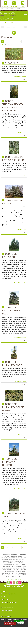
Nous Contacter (6, 616)
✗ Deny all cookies (10, 623)
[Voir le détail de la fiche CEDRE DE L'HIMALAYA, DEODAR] (14, 449)
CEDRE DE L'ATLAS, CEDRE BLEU (11, 310)
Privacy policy (14, 625)
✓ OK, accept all (19, 621)
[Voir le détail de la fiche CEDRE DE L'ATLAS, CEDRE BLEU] (14, 298)
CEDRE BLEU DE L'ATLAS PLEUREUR (13, 158)
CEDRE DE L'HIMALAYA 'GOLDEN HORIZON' (13, 407)
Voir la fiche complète (20, 76)
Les (8, 14)
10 (2, 44)
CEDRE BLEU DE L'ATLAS (12, 202)
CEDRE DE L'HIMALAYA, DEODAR (9, 461)
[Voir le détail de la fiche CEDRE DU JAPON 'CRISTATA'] (14, 504)
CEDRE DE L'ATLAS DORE (10, 255)
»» (11, 44)
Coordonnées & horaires (9, 602)
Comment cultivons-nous (9, 594)
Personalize (20, 623)
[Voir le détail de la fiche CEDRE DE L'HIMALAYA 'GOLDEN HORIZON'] (14, 395)
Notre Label (4, 599)
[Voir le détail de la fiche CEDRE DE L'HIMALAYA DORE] (14, 352)
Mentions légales (6, 611)
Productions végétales (7, 22)
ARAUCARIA (11, 63)
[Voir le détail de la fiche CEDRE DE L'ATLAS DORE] (14, 244)
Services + (4, 597)
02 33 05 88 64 (8, 19)
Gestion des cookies (7, 608)
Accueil (3, 591)
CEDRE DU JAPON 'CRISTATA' (13, 515)
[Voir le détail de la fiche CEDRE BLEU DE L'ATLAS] (14, 191)
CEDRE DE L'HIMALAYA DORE (12, 363)
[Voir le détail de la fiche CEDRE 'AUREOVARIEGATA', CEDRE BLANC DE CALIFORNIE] (14, 91)
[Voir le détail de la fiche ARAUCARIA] (14, 54)
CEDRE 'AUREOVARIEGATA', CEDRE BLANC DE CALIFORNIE (13, 106)
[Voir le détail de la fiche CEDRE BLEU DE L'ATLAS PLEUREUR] (14, 147)
